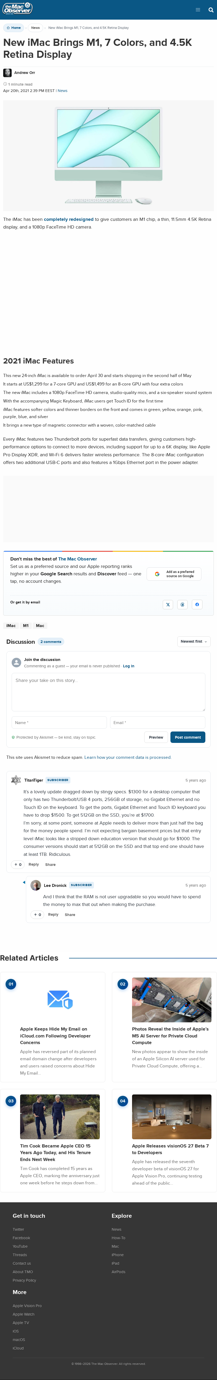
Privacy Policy (24, 1280)
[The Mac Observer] (17, 10)
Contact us (22, 1263)
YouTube (20, 1246)
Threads (20, 1255)
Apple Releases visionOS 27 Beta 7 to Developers (170, 1149)
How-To (118, 1238)
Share (50, 865)
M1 (26, 626)
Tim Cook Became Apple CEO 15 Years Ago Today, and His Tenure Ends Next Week (55, 1152)
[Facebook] (197, 604)
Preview (156, 737)
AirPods (118, 1271)
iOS (16, 1331)
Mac (40, 626)
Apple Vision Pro (27, 1305)
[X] (168, 604)
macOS (19, 1339)
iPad (115, 1263)
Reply (34, 864)
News (35, 27)
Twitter (18, 1229)
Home (16, 27)
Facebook (21, 1238)
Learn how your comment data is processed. (128, 757)
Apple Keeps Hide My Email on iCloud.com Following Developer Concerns (55, 1035)
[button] (198, 10)
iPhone (118, 1255)
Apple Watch (23, 1314)
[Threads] (182, 604)
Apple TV (21, 1322)
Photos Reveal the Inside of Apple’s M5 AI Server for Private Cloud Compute (170, 1035)
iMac (11, 626)
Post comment (188, 737)
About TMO (23, 1271)
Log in (128, 666)
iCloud (18, 1348)
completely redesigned (69, 219)
